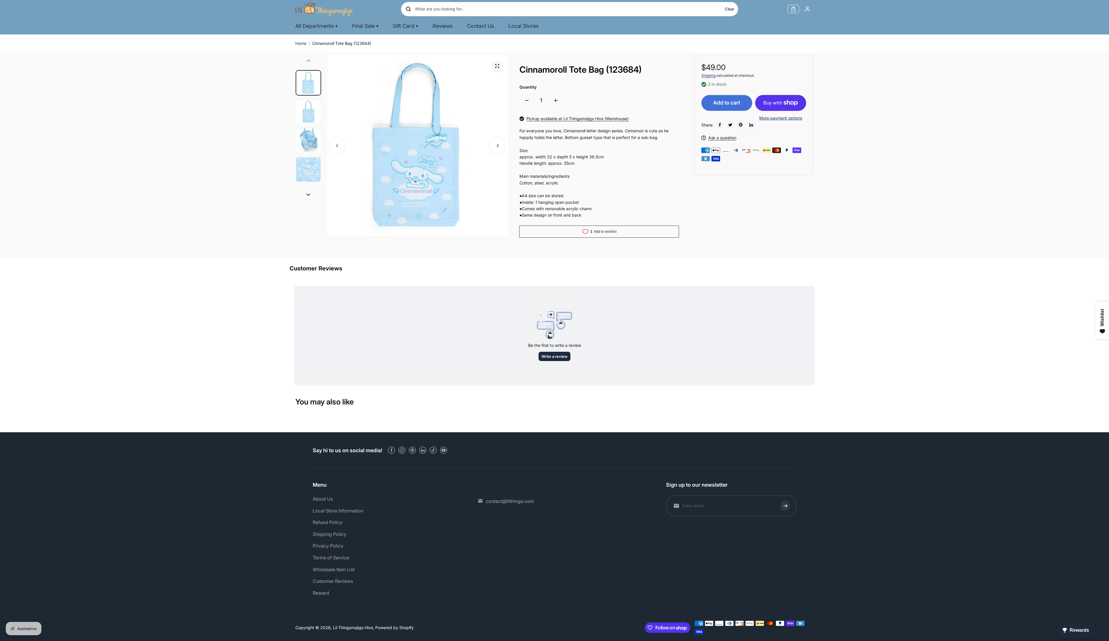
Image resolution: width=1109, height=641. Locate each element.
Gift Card (403, 26)
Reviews (443, 26)
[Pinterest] (740, 124)
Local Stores (523, 26)
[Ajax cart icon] (793, 9)
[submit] (785, 505)
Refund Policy (328, 522)
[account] (807, 9)
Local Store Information (338, 511)
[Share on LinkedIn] (751, 124)
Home (300, 43)
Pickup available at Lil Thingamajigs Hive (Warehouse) (577, 118)
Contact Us (480, 26)
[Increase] (555, 100)
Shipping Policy (329, 534)
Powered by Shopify (394, 627)
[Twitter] (730, 124)
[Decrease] (526, 100)
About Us (323, 499)
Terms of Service (331, 558)
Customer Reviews (333, 581)
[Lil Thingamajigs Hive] (324, 9)
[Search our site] (408, 9)
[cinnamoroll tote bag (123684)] (497, 66)
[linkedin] (422, 450)
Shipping (708, 75)
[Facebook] (719, 124)
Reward (321, 593)
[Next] (497, 145)
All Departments (314, 26)
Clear (729, 9)
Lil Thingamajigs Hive (353, 627)
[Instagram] (401, 450)
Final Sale (363, 26)
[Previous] (337, 145)
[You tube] (443, 450)
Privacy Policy (328, 546)
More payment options (780, 118)
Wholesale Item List (333, 569)
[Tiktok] (433, 450)
